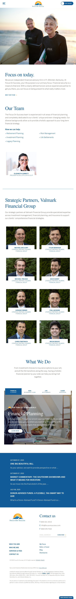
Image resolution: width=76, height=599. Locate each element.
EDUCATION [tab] (62, 391)
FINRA (44, 573)
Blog (41, 550)
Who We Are (14, 547)
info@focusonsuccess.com (50, 525)
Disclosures (43, 553)
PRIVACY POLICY (40, 560)
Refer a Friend (44, 547)
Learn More (15, 431)
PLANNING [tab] (13, 391)
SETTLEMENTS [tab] (46, 391)
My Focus (42, 544)
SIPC (48, 573)
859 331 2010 (46, 522)
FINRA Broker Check (66, 597)
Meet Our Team (10, 95)
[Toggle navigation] (4, 3)
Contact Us (14, 554)
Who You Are (14, 544)
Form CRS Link (43, 568)
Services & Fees (15, 551)
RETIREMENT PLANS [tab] (30, 391)
